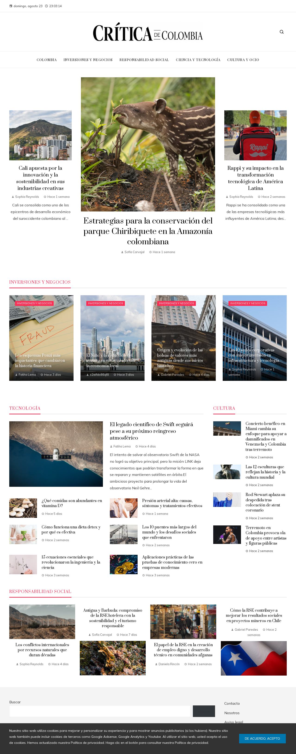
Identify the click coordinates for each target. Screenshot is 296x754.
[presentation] (12, 640)
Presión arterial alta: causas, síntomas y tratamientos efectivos (172, 503)
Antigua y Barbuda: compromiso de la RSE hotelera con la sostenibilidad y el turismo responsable (112, 618)
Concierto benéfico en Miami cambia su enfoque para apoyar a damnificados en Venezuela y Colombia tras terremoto (266, 436)
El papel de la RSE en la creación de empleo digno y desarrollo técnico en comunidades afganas (183, 650)
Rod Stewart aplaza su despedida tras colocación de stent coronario (265, 502)
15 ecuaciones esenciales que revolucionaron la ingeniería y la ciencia (71, 562)
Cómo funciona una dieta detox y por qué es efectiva (71, 530)
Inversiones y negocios (34, 303)
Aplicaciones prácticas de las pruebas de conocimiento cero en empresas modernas (172, 562)
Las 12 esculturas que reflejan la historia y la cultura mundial (265, 472)
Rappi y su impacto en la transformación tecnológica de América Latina (255, 178)
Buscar (15, 702)
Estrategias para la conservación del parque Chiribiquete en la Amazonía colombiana (148, 231)
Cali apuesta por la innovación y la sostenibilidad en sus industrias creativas (40, 178)
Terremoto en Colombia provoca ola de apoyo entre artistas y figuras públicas (266, 535)
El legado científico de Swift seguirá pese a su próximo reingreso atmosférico (151, 431)
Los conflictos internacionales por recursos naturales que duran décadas (42, 650)
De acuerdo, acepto (262, 738)
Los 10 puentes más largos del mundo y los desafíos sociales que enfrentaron (169, 532)
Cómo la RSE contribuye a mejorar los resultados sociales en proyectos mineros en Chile (254, 616)
